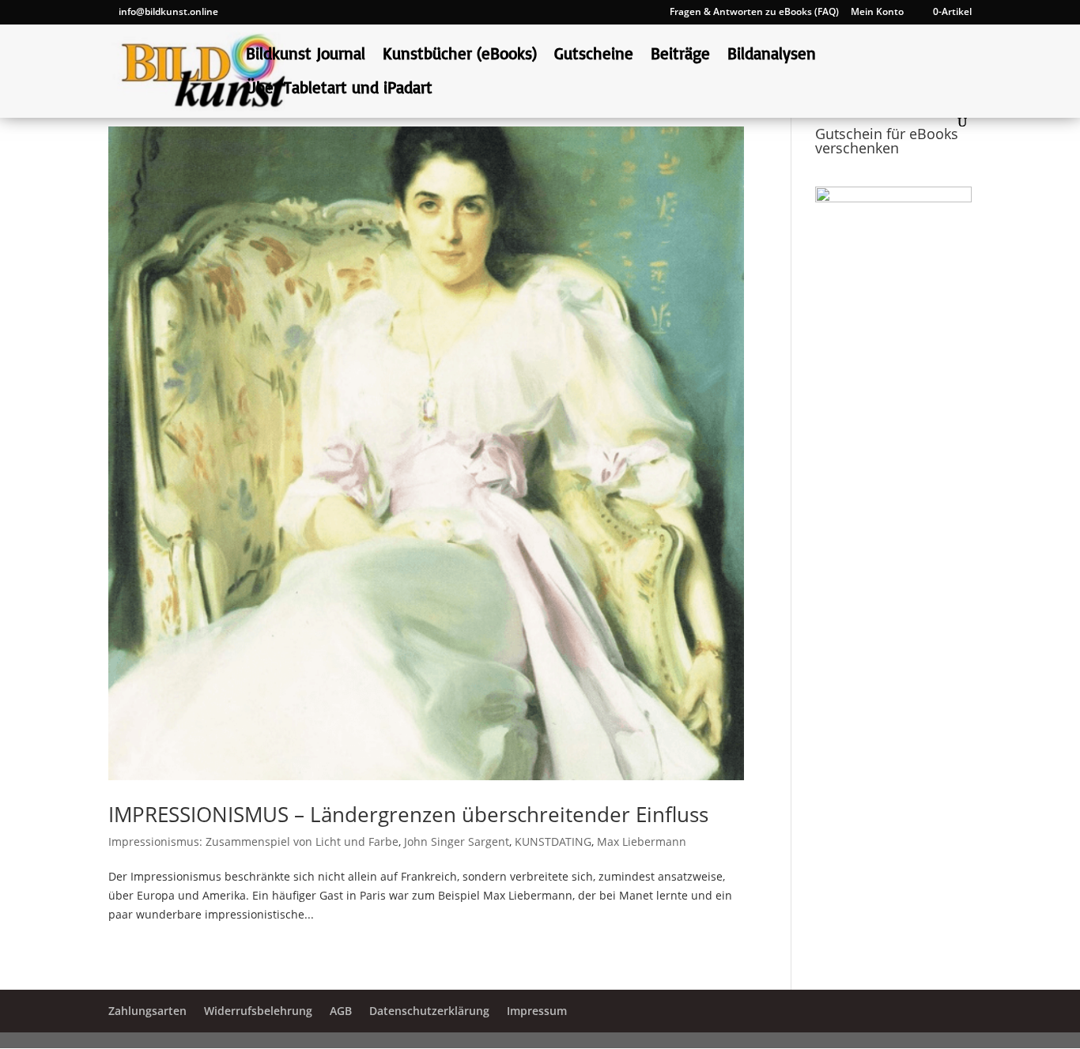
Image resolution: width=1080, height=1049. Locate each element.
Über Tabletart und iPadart (339, 89)
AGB (341, 1010)
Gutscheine (593, 55)
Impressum (537, 1010)
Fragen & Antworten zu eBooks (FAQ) (754, 12)
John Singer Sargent (456, 841)
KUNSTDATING (553, 841)
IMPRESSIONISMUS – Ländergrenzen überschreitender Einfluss (408, 814)
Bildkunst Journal (305, 55)
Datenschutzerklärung (429, 1010)
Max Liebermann (641, 841)
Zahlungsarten (147, 1010)
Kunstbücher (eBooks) (460, 55)
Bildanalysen (771, 55)
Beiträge (680, 55)
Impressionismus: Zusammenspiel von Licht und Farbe (253, 841)
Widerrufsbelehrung (258, 1010)
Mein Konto (877, 12)
